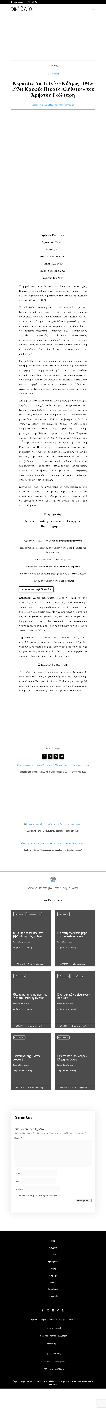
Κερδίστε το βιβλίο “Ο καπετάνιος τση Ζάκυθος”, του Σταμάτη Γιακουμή (53, 850)
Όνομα (17, 1173)
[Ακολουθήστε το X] (48, 1310)
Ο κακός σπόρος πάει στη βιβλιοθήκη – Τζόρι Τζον (31, 940)
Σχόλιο (18, 1138)
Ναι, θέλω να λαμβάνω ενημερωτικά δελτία (37, 1195)
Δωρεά (53, 1254)
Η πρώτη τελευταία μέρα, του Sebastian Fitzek (75, 940)
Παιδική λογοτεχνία (34, 914)
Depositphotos (60, 1361)
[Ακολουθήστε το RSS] (63, 1310)
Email (16, 1181)
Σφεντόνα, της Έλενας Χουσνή (31, 1063)
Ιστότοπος (19, 1189)
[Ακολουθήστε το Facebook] (44, 756)
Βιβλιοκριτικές (19, 914)
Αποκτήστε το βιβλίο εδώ (36, 589)
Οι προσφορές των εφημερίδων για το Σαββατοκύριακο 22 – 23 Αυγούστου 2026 (53, 771)
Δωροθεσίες (53, 73)
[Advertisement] (53, 39)
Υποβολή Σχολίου (83, 1201)
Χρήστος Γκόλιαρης (64, 104)
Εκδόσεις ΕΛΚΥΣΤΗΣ (42, 104)
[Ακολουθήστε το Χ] (50, 756)
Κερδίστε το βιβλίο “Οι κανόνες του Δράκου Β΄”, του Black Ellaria (53, 830)
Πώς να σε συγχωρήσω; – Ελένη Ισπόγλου (75, 1063)
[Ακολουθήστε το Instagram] (61, 756)
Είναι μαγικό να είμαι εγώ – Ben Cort (75, 1002)
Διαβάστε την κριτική (22, 947)
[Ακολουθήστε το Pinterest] (56, 756)
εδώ (58, 552)
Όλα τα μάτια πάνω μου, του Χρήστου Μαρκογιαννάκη (31, 1002)
